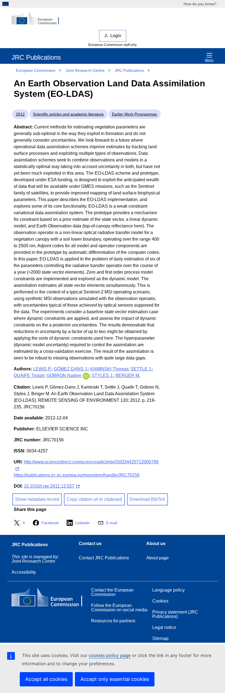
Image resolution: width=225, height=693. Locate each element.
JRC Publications (129, 70)
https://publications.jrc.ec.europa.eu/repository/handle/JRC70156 (76, 475)
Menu (209, 60)
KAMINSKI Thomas (109, 369)
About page (157, 558)
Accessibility (24, 572)
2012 (20, 114)
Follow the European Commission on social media (119, 607)
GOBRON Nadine (64, 375)
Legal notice (164, 627)
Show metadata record (37, 499)
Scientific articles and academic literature (68, 114)
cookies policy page (110, 655)
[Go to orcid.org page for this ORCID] (86, 375)
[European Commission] (38, 18)
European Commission (35, 70)
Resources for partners (113, 620)
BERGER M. (128, 375)
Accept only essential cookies (114, 679)
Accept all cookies (46, 679)
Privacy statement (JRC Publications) (175, 614)
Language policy (168, 590)
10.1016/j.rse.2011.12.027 (49, 486)
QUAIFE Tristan (29, 375)
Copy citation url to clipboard (94, 499)
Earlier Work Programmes (134, 114)
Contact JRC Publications (104, 558)
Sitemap (160, 638)
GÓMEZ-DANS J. (71, 369)
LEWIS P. (42, 369)
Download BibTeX (147, 499)
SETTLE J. (141, 369)
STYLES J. (102, 375)
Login (115, 35)
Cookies (160, 601)
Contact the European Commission (112, 592)
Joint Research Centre (85, 70)
